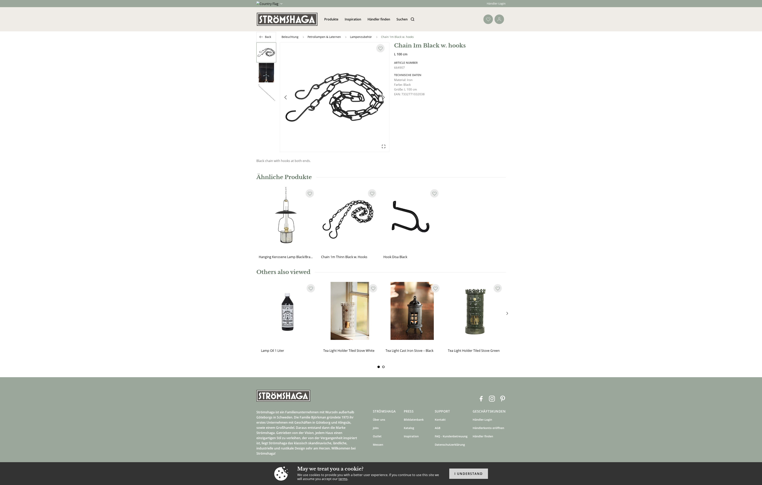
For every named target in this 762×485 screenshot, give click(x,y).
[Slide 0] (378, 367)
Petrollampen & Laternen (324, 37)
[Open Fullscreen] (384, 146)
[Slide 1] (383, 367)
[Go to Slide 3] (266, 93)
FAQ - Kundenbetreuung (451, 436)
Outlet (377, 436)
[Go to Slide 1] (266, 52)
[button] (334, 97)
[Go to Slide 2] (266, 73)
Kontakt (440, 419)
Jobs (376, 428)
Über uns (379, 419)
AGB (437, 428)
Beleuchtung (290, 37)
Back (268, 37)
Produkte (331, 19)
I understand (468, 474)
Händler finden (379, 19)
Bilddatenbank (414, 419)
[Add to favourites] (380, 48)
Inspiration (353, 19)
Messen (378, 444)
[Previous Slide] (286, 97)
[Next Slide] (384, 97)
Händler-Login (496, 3)
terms (343, 479)
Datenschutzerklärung (450, 444)
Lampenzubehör (361, 37)
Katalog (409, 428)
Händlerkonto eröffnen (488, 428)
